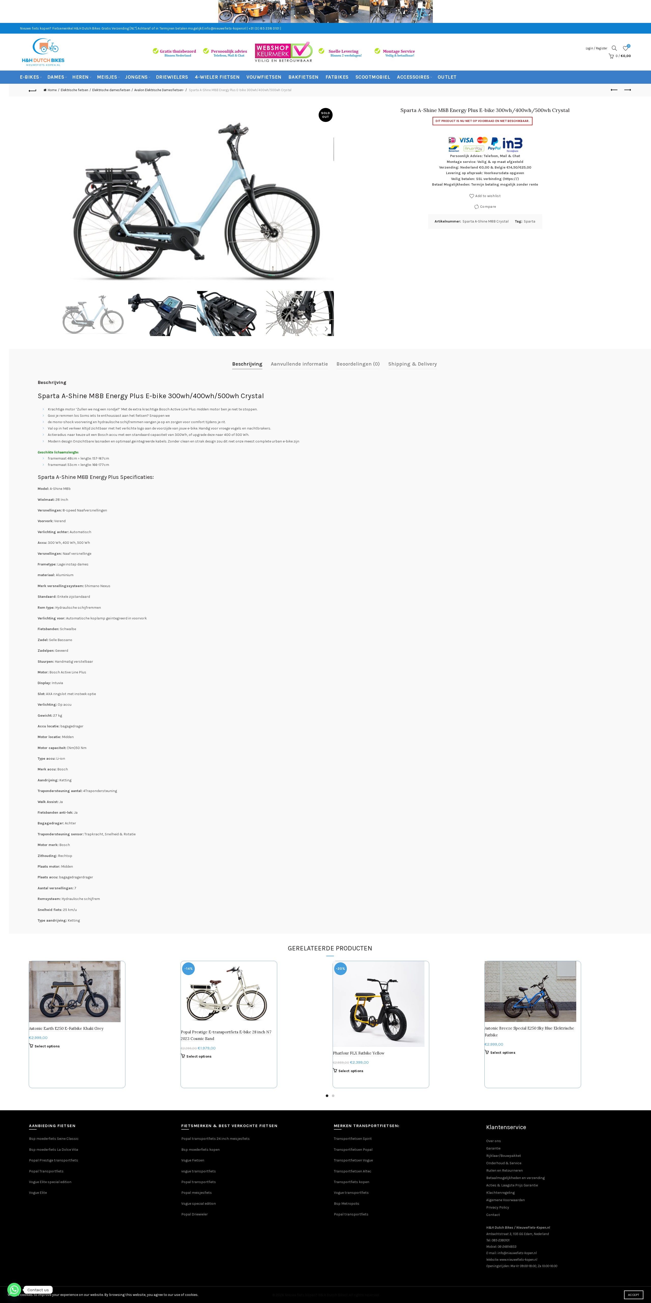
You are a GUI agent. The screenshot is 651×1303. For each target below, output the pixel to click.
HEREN (80, 77)
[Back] (32, 90)
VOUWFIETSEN (264, 77)
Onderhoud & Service (503, 1163)
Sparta (529, 221)
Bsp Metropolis (346, 1203)
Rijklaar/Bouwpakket (503, 1156)
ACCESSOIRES (413, 77)
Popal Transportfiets (46, 1171)
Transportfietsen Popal (353, 1149)
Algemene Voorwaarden (505, 1200)
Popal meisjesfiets (196, 1192)
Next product (627, 90)
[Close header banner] (643, 11)
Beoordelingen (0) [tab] (358, 364)
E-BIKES (29, 77)
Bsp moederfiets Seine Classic (54, 1138)
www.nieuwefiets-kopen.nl (518, 1259)
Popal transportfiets (198, 1182)
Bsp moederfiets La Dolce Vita (53, 1149)
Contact (493, 1215)
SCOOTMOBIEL (373, 77)
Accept (633, 1295)
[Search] (614, 48)
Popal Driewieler (194, 1214)
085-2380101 (500, 1240)
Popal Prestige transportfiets (53, 1160)
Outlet (447, 77)
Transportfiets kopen (351, 1182)
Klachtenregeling (500, 1192)
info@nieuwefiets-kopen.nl (517, 1253)
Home (52, 90)
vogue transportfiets (198, 1171)
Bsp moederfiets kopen (200, 1149)
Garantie (493, 1148)
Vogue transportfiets (351, 1192)
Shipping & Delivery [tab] (412, 364)
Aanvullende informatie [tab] (299, 364)
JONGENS (136, 77)
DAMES (55, 77)
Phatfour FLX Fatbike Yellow (358, 1053)
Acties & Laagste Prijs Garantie (512, 1185)
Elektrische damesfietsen (111, 90)
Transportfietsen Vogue (353, 1160)
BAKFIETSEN (303, 77)
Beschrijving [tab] (247, 364)
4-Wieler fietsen (217, 77)
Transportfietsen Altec (352, 1171)
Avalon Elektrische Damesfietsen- (159, 90)
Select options (47, 1046)
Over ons (493, 1141)
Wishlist (628, 46)
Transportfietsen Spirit (353, 1138)
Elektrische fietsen (74, 90)
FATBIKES (337, 77)
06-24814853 (507, 1246)
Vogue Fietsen (192, 1160)
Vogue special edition (198, 1203)
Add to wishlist (488, 195)
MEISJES (107, 77)
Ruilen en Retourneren (504, 1170)
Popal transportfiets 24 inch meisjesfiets (215, 1138)
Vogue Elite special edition (50, 1182)
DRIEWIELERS (172, 77)
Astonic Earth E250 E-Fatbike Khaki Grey (66, 1028)
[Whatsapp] (14, 1290)
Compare (488, 206)
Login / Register (596, 48)
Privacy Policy (497, 1207)
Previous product (614, 90)
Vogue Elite (38, 1192)
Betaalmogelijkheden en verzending (515, 1178)
